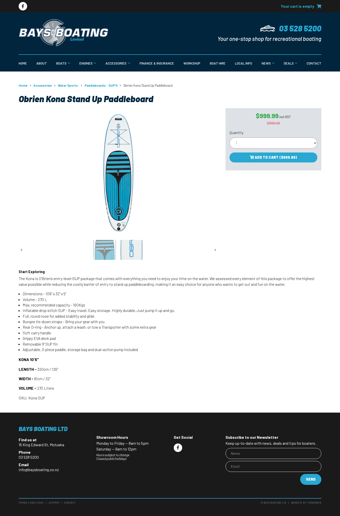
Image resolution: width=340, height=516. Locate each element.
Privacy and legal (31, 502)
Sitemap (54, 502)
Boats (61, 63)
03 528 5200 (300, 28)
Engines (86, 63)
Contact (314, 63)
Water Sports (68, 85)
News (266, 63)
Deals (289, 63)
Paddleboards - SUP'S (101, 85)
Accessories (116, 63)
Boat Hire (218, 63)
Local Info (243, 63)
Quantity (236, 132)
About (41, 63)
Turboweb (314, 502)
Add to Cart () (275, 157)
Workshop (191, 63)
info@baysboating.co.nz (39, 469)
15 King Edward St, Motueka (41, 444)
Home (23, 63)
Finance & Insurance (157, 63)
